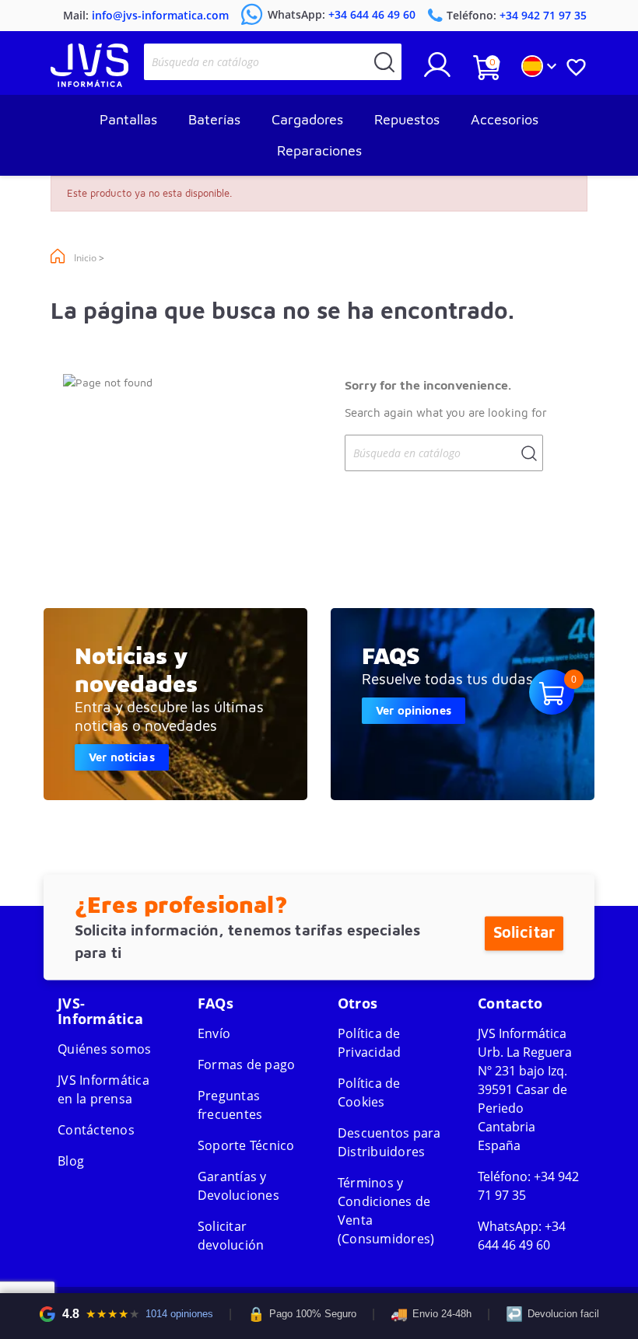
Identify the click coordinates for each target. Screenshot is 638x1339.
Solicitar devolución (231, 1235)
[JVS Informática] (89, 82)
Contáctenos (96, 1129)
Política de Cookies (369, 1092)
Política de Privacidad (369, 1043)
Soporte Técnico (246, 1145)
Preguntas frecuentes (230, 1105)
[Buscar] (384, 62)
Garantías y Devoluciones (238, 1186)
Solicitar (524, 933)
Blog (71, 1160)
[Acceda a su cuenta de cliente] (437, 71)
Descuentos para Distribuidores (389, 1142)
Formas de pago (247, 1064)
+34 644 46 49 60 (522, 1235)
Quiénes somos (104, 1049)
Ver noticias (122, 757)
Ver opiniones (413, 710)
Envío (214, 1033)
